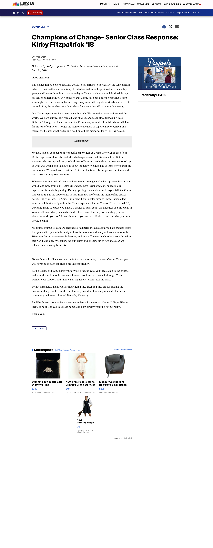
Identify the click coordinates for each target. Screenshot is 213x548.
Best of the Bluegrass (126, 12)
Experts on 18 (183, 12)
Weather (143, 4)
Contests (170, 12)
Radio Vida (144, 12)
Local (117, 4)
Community (40, 26)
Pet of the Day (157, 12)
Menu (104, 4)
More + (195, 12)
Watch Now (191, 4)
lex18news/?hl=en (19, 13)
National (129, 4)
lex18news (23, 13)
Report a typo (39, 328)
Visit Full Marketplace (122, 350)
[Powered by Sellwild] (127, 438)
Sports (156, 4)
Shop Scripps (172, 4)
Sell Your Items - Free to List (67, 350)
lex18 (15, 13)
